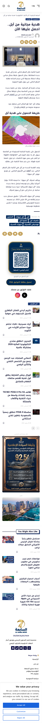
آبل (11, 72)
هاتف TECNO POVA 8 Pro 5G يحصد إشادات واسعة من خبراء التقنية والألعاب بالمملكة (17, 396)
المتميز (10, 216)
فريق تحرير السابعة (26, 35)
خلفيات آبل (34, 220)
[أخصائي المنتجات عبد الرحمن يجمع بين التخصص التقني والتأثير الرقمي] (36, 358)
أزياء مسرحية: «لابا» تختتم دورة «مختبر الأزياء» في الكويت (18, 327)
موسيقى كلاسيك (32, 224)
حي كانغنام (13, 94)
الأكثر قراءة (10, 542)
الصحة (11, 582)
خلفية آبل (23, 220)
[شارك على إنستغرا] (17, 295)
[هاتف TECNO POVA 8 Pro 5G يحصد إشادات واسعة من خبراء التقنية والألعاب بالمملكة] (36, 392)
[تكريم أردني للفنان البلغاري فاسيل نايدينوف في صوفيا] (36, 310)
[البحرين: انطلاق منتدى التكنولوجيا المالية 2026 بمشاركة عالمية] (36, 341)
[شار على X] (24, 295)
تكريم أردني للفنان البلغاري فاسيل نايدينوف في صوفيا (18, 311)
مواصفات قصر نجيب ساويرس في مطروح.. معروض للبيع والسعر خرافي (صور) (30, 563)
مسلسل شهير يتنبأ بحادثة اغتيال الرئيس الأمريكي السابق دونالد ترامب (29, 543)
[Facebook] (13, 648)
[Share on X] (35, 42)
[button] (38, 6)
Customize (21, 711)
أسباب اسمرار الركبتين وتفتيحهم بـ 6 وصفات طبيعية (29, 581)
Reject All (21, 717)
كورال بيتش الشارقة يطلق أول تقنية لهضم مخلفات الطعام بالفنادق (18, 378)
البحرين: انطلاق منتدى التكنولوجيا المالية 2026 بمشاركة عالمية (19, 344)
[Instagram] (29, 648)
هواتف (28, 19)
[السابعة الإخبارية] (21, 6)
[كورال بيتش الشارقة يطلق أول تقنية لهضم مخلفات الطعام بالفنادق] (36, 375)
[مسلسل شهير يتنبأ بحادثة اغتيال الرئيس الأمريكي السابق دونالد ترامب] (8, 539)
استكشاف (10, 557)
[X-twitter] (25, 648)
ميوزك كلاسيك (16, 224)
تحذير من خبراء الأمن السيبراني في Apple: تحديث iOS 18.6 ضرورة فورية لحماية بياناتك (30, 600)
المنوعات (10, 562)
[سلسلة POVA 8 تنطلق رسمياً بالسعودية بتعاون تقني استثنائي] (36, 412)
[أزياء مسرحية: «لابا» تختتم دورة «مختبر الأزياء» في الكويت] (36, 324)
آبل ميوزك (20, 216)
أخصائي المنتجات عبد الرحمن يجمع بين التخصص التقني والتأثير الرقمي (17, 361)
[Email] (31, 42)
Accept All (21, 705)
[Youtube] (21, 648)
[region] (21, 703)
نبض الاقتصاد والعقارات (9, 598)
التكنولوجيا (36, 19)
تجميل (6, 582)
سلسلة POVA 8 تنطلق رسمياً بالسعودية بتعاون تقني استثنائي (17, 415)
